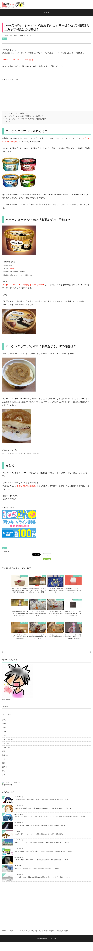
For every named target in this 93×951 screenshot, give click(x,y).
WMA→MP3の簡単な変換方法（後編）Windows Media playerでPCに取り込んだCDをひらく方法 (41, 808)
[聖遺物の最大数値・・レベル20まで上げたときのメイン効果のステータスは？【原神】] (37, 585)
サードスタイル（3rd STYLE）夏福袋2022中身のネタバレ (55, 636)
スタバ (4, 735)
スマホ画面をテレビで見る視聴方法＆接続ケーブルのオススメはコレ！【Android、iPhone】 (40, 851)
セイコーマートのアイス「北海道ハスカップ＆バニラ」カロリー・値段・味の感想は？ (73, 636)
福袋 (62, 576)
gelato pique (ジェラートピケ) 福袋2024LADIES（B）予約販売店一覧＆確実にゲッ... (20, 590)
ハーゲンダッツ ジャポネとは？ (17, 113)
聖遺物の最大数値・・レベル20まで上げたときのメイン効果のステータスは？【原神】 (37, 590)
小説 (3, 759)
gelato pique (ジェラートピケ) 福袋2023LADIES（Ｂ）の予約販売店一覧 (73, 613)
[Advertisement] (19, 95)
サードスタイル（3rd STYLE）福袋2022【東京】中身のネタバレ (20, 636)
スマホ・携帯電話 (7, 739)
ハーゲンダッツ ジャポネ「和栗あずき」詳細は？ (24, 116)
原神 (44, 576)
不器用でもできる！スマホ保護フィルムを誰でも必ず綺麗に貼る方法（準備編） (37, 825)
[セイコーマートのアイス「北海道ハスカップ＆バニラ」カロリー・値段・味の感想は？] (73, 632)
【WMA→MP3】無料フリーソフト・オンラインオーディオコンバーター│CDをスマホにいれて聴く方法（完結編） (47, 816)
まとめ (7, 122)
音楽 (3, 775)
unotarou (22, 35)
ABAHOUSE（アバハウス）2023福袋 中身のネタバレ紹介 (73, 590)
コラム (4, 731)
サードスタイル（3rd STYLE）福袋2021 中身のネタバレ (55, 613)
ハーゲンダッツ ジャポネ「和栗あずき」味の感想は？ (26, 119)
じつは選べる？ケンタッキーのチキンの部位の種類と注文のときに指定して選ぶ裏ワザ (39, 834)
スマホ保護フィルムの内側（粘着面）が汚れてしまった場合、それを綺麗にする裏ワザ (39, 799)
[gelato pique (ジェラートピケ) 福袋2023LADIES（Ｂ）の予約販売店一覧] (73, 607)
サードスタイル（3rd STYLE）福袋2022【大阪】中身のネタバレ (37, 636)
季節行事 (5, 755)
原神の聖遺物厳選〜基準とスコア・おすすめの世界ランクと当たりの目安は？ (20, 613)
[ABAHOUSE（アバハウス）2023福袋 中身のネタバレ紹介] (73, 584)
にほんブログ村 (7, 785)
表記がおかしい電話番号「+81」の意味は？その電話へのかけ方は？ (34, 868)
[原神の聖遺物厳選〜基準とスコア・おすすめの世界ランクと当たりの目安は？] (19, 605)
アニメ (4, 728)
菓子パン (5, 767)
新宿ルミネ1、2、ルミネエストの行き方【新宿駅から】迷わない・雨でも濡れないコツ (39, 842)
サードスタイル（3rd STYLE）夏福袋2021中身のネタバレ (37, 613)
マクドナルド (6, 747)
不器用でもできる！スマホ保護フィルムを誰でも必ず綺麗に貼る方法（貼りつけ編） (38, 859)
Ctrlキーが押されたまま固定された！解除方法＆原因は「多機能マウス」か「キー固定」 (39, 877)
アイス (5, 38)
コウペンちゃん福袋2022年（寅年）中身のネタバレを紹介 (55, 590)
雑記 (3, 771)
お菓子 (4, 720)
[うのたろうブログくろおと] (13, 4)
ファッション (24, 576)
